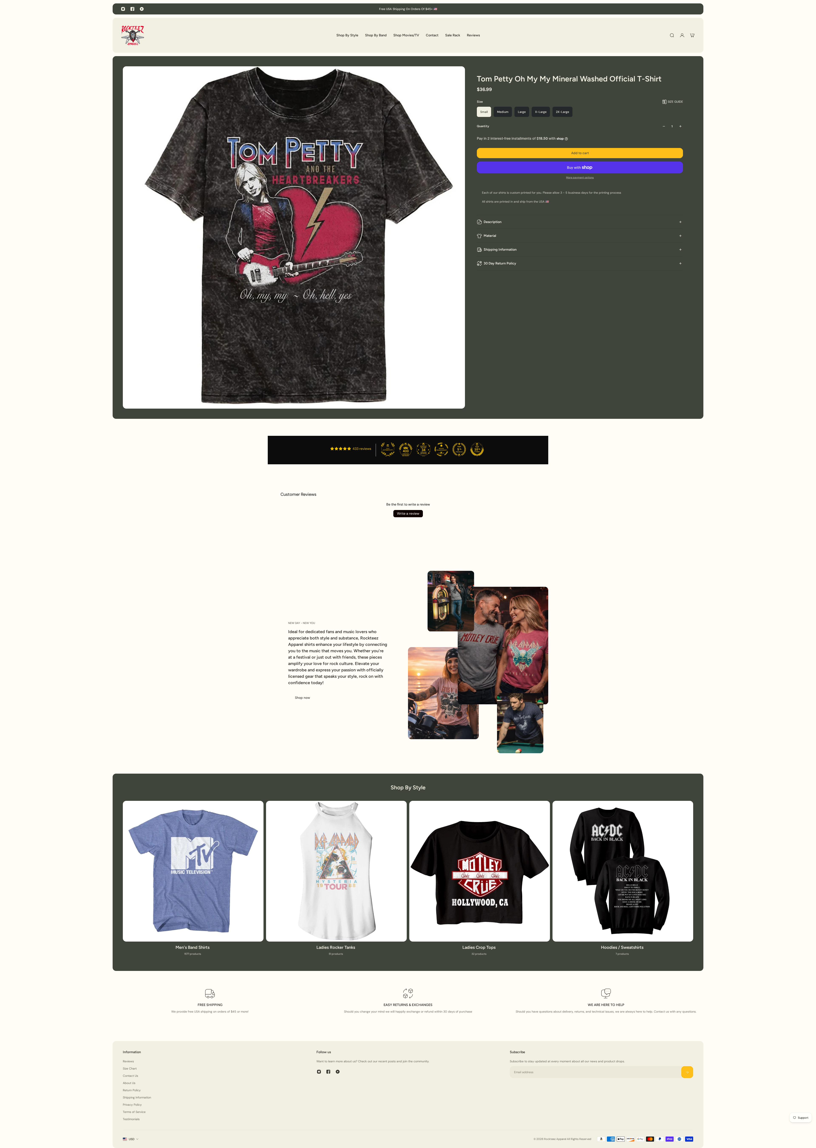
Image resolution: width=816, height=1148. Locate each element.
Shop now (302, 698)
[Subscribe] (687, 1072)
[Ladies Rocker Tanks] (336, 881)
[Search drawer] (672, 35)
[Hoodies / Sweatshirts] (622, 881)
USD (132, 1139)
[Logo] (132, 35)
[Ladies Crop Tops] (479, 881)
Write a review (408, 513)
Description (493, 222)
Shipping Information (500, 249)
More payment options (580, 177)
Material (490, 236)
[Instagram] (123, 9)
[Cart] (692, 35)
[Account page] (682, 35)
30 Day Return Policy (500, 263)
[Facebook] (132, 9)
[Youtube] (141, 9)
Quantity (483, 126)
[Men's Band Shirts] (193, 881)
